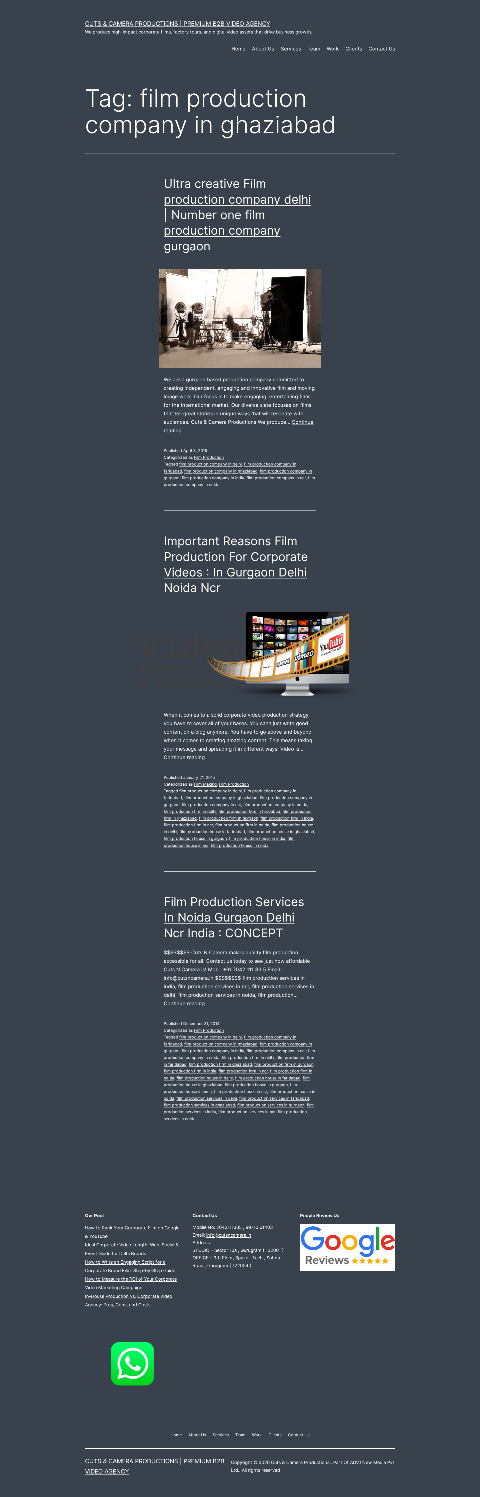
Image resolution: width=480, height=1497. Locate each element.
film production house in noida (239, 845)
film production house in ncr (240, 1091)
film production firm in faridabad (249, 811)
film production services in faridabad (274, 1098)
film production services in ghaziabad (199, 1104)
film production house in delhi (204, 1077)
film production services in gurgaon (270, 1104)
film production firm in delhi (190, 811)
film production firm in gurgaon (228, 818)
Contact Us (381, 49)
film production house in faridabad (212, 831)
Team (314, 49)
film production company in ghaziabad (221, 471)
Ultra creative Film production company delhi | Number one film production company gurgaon (237, 214)
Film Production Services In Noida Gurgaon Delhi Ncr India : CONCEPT (234, 917)
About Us (263, 49)
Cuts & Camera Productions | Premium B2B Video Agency (177, 23)
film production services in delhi (206, 1098)
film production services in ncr (247, 1111)
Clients (354, 49)
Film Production (209, 457)
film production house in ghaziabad (280, 831)
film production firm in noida (242, 824)
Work (333, 49)
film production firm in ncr (188, 824)
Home (239, 49)
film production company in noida (275, 804)
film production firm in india (286, 818)
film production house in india (257, 838)
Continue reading (184, 757)
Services (291, 49)
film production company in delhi (210, 464)
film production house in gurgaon (195, 838)
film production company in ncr (276, 477)
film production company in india (213, 477)
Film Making (205, 784)
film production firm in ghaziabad (220, 1064)
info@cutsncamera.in (228, 1235)
